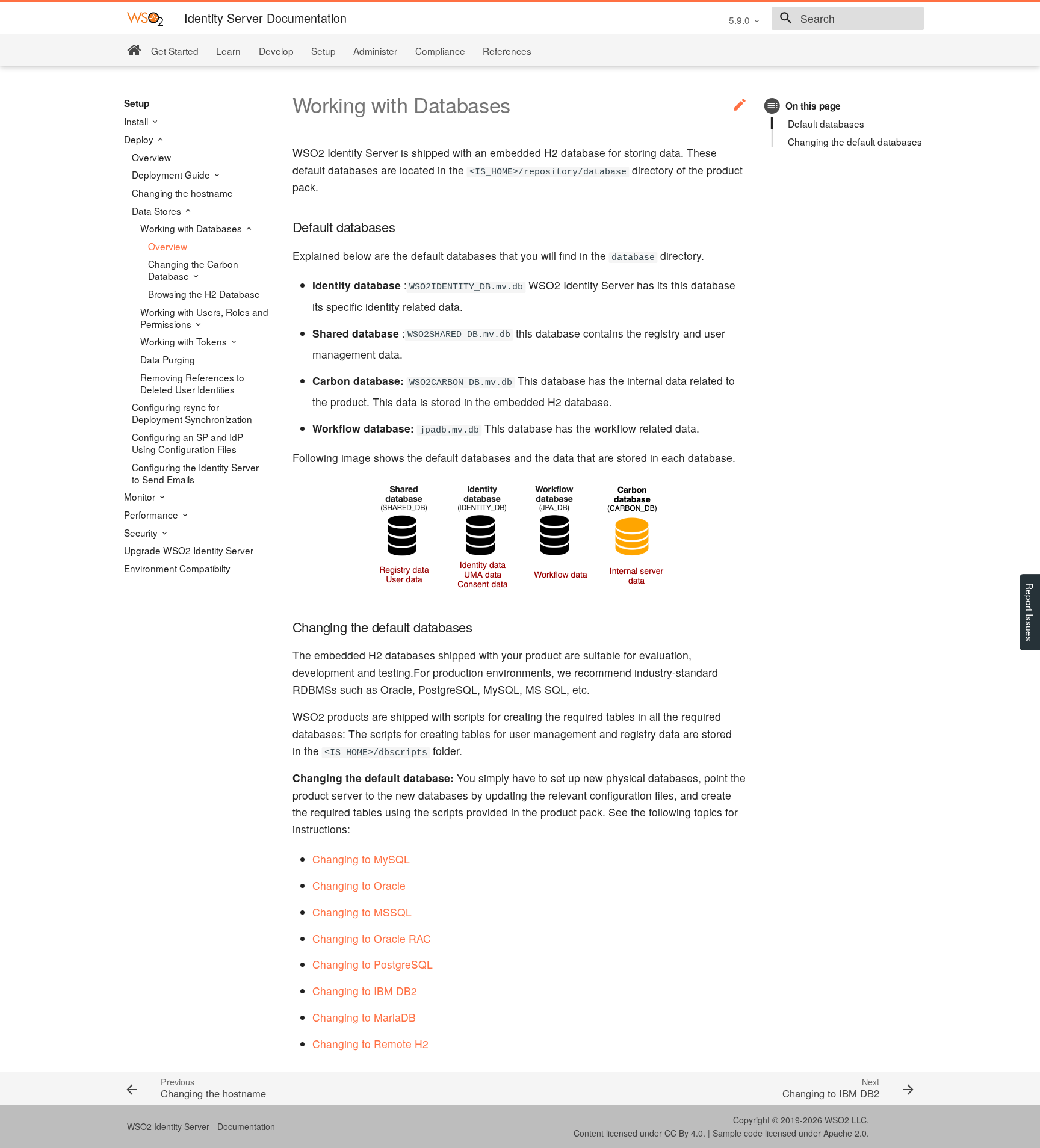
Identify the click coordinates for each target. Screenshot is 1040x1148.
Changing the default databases (855, 141)
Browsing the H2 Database (204, 294)
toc (772, 105)
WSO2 (837, 1120)
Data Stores (158, 211)
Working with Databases (192, 228)
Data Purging (167, 359)
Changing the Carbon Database (193, 270)
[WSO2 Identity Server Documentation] (145, 18)
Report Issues (1029, 612)
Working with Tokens (184, 341)
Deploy (140, 139)
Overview (151, 157)
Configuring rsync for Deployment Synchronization (192, 413)
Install (137, 121)
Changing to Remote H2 (370, 1043)
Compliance (440, 50)
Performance (152, 514)
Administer (375, 50)
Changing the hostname (182, 193)
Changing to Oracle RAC (371, 938)
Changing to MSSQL (362, 911)
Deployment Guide (172, 174)
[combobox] (848, 19)
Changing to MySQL (361, 858)
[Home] (134, 50)
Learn (228, 50)
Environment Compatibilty (177, 568)
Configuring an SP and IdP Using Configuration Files (187, 443)
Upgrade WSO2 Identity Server (188, 550)
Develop (276, 50)
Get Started (175, 50)
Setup (323, 50)
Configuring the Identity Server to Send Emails (195, 473)
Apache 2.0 (845, 1133)
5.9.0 (739, 19)
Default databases (826, 123)
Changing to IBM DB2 (364, 990)
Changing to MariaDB (364, 1017)
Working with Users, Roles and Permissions (204, 318)
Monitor (141, 496)
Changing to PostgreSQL (372, 964)
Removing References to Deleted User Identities (192, 383)
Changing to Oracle (359, 885)
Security (142, 532)
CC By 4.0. (684, 1133)
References (507, 50)
